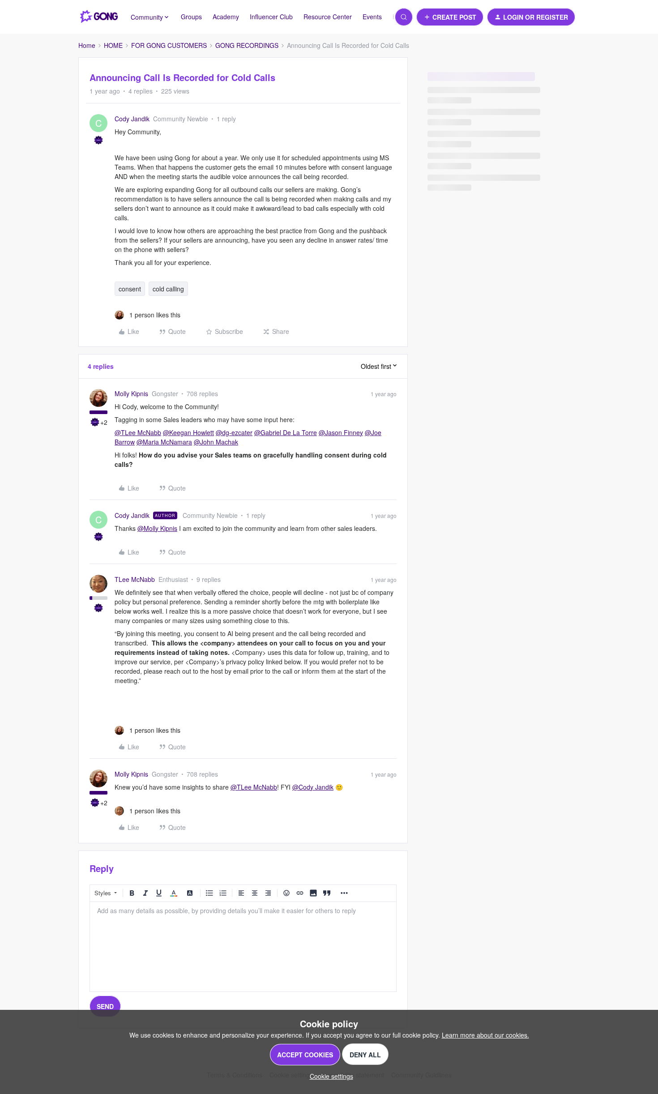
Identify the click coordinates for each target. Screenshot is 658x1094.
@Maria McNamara (164, 441)
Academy (226, 16)
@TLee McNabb (138, 432)
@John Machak (216, 441)
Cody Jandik (132, 118)
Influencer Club (271, 16)
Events (372, 16)
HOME (113, 45)
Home (86, 45)
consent (130, 288)
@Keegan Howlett (188, 432)
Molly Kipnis (131, 393)
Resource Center (327, 16)
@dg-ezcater (234, 432)
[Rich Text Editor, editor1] (243, 946)
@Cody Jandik (312, 786)
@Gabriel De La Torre (285, 432)
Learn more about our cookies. (485, 1034)
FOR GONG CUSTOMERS (169, 45)
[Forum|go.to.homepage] (99, 17)
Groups (191, 16)
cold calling (168, 288)
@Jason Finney (341, 432)
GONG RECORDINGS (246, 45)
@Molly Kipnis (157, 528)
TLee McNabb (135, 579)
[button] (449, 17)
